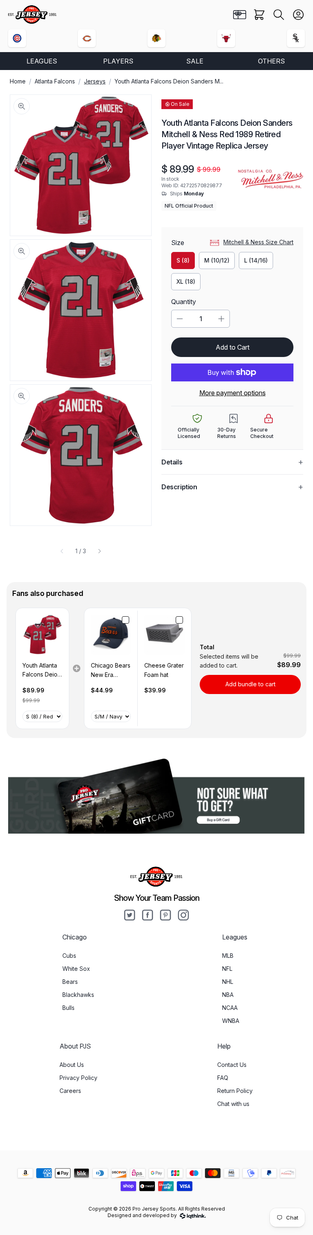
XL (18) (185, 281)
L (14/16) (256, 260)
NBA (228, 994)
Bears (70, 981)
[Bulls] (226, 38)
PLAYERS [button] (118, 61)
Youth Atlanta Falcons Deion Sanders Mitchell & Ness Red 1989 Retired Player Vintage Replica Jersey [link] (42, 670)
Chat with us (233, 1103)
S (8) (183, 260)
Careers (70, 1090)
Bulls (68, 1007)
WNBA (230, 1020)
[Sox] (296, 38)
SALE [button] (194, 61)
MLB (228, 955)
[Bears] (87, 38)
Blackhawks (78, 994)
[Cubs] (17, 38)
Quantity (183, 302)
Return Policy (235, 1090)
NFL (227, 968)
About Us (72, 1064)
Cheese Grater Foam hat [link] (164, 670)
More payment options (232, 393)
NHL (227, 981)
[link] (42, 635)
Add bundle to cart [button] (250, 684)
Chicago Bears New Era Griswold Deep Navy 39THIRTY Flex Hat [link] (111, 670)
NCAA (230, 1007)
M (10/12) (216, 260)
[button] (278, 14)
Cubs (69, 955)
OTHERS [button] (271, 61)
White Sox (76, 968)
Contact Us (232, 1064)
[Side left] (62, 551)
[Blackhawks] (156, 38)
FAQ (222, 1077)
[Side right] (99, 551)
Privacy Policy (78, 1077)
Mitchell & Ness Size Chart (258, 242)
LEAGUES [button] (41, 61)
